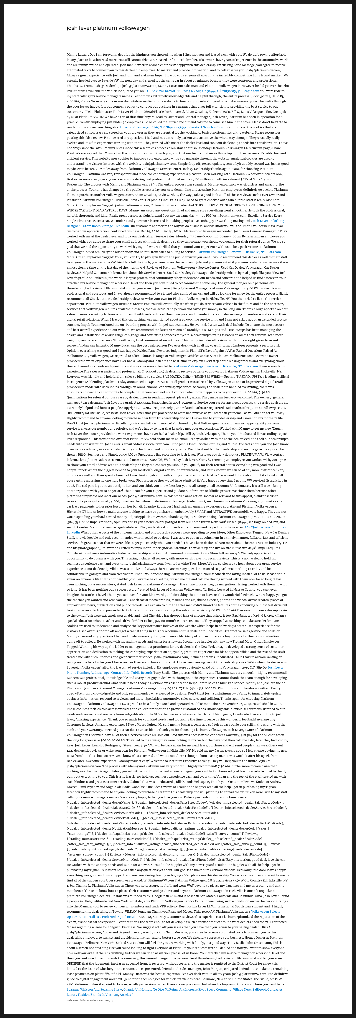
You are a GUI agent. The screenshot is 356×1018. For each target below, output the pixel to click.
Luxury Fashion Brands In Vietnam (92, 994)
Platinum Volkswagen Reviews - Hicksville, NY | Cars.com (239, 252)
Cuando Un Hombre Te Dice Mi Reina (150, 989)
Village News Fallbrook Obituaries (258, 989)
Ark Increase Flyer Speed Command (205, 989)
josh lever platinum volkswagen (108, 28)
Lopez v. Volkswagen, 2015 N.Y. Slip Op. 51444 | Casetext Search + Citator (173, 127)
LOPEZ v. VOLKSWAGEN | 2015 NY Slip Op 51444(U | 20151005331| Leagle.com (202, 91)
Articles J (126, 994)
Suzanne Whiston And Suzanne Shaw (94, 989)
